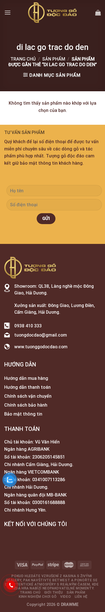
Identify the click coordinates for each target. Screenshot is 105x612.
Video (65, 597)
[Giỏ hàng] (98, 12)
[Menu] (7, 12)
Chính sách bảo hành (25, 405)
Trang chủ (23, 59)
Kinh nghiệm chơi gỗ (38, 597)
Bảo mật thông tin (23, 414)
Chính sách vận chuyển (28, 396)
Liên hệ (81, 597)
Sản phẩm (53, 59)
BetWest (61, 580)
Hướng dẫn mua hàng (26, 378)
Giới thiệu (53, 592)
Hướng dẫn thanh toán (27, 387)
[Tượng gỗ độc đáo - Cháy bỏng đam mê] (52, 12)
